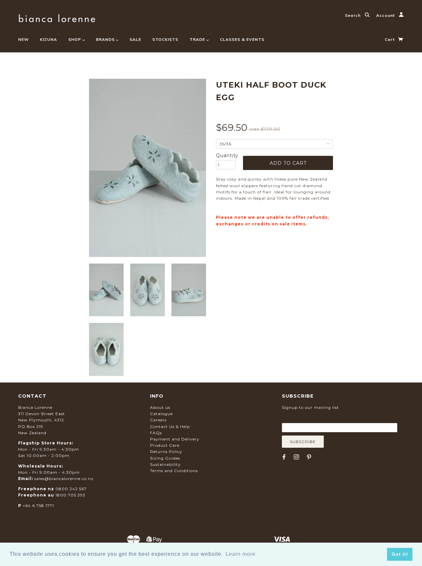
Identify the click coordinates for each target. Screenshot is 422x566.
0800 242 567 (71, 488)
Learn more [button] (241, 554)
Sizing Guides (165, 458)
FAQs (156, 432)
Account (386, 15)
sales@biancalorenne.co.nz (64, 478)
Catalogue (161, 413)
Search (353, 15)
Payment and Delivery (174, 439)
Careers (158, 419)
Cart (390, 39)
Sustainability (165, 464)
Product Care (164, 445)
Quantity (226, 155)
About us (160, 407)
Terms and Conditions (174, 470)
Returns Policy (166, 451)
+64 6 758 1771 (38, 505)
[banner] (57, 17)
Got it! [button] (400, 554)
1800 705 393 (70, 495)
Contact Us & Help (170, 426)
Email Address (314, 418)
